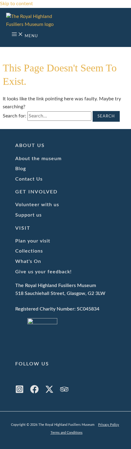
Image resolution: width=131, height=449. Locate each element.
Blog (20, 168)
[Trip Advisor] (64, 392)
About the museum (38, 158)
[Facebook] (34, 392)
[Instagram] (19, 392)
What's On (28, 261)
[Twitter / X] (49, 392)
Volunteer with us (37, 204)
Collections (29, 251)
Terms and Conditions (67, 432)
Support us (28, 215)
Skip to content (16, 3)
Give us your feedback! (43, 271)
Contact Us (29, 179)
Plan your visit (32, 241)
